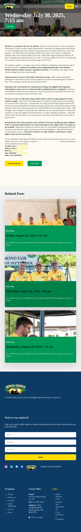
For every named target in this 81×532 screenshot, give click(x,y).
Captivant (56, 397)
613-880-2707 (22, 146)
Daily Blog (10, 26)
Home (10, 494)
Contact (11, 500)
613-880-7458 (22, 148)
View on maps (37, 517)
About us (12, 497)
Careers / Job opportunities (60, 505)
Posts (10, 512)
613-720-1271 (18, 151)
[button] (77, 6)
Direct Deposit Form (59, 496)
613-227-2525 (22, 153)
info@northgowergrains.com (48, 141)
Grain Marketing (12, 505)
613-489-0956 (38, 502)
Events (11, 509)
